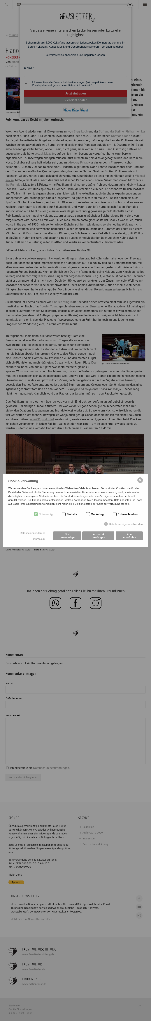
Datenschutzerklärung (32, 532)
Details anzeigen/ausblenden (126, 524)
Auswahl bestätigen (98, 536)
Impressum (38, 538)
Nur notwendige (67, 536)
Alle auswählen (129, 536)
